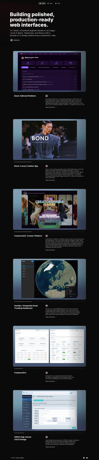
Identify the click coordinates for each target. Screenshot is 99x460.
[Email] (87, 458)
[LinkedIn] (84, 458)
